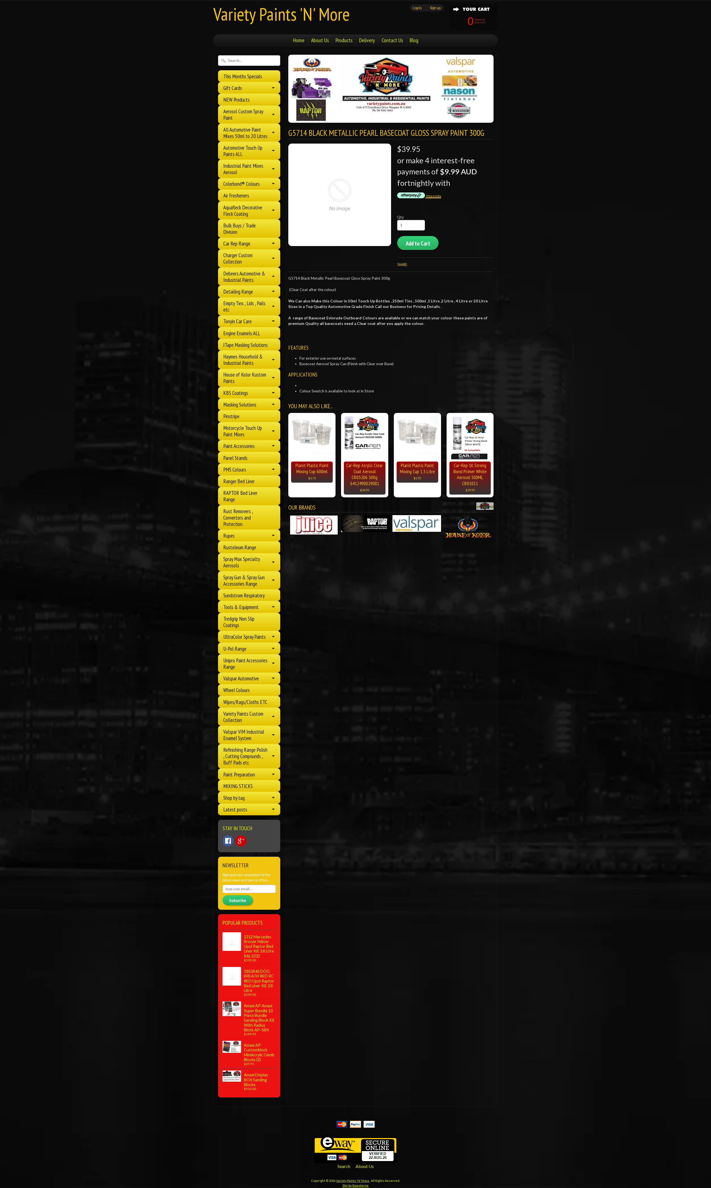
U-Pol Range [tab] (234, 648)
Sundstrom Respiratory (244, 595)
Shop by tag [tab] (234, 797)
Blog (414, 40)
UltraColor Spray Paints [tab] (244, 636)
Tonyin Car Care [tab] (237, 321)
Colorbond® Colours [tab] (241, 183)
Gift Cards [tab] (232, 87)
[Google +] (240, 840)
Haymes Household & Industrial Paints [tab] (243, 359)
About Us (320, 40)
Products (344, 40)
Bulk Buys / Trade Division (239, 228)
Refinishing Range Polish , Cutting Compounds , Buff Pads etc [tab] (245, 756)
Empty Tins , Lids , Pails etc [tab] (244, 306)
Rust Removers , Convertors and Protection (238, 517)
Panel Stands (235, 458)
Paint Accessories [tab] (239, 445)
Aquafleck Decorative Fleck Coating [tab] (242, 210)
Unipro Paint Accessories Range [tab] (245, 663)
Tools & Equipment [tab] (241, 606)
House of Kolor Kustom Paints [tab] (244, 377)
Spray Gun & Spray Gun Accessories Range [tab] (244, 580)
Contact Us (392, 40)
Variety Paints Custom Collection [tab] (243, 716)
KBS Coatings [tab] (235, 392)
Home (298, 40)
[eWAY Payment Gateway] (355, 1159)
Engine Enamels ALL (241, 333)
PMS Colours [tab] (234, 469)
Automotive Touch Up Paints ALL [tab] (242, 150)
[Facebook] (228, 840)
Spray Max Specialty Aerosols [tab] (241, 562)
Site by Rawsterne (355, 1185)
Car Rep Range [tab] (236, 243)
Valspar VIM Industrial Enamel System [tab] (243, 734)
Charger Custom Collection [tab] (237, 258)
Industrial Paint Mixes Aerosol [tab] (243, 169)
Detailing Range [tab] (238, 291)
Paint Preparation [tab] (239, 774)
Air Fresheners (236, 195)
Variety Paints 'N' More (281, 14)
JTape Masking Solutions (245, 345)
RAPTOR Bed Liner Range (240, 496)
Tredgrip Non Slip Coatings (238, 621)
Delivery (367, 40)
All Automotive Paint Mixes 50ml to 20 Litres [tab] (245, 132)
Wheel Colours (236, 690)
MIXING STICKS (238, 786)
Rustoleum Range (239, 547)
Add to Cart (418, 243)
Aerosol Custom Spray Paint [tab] (243, 114)
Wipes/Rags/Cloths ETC (245, 702)
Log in (417, 8)
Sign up (435, 8)
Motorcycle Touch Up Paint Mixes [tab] (242, 431)
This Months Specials (242, 76)
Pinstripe (231, 416)
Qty (400, 217)
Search (343, 1166)
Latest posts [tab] (235, 809)
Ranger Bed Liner (239, 481)
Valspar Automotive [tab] (241, 678)
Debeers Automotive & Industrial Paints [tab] (244, 276)
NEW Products (236, 99)
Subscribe (237, 900)
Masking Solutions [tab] (239, 404)
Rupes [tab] (229, 535)
